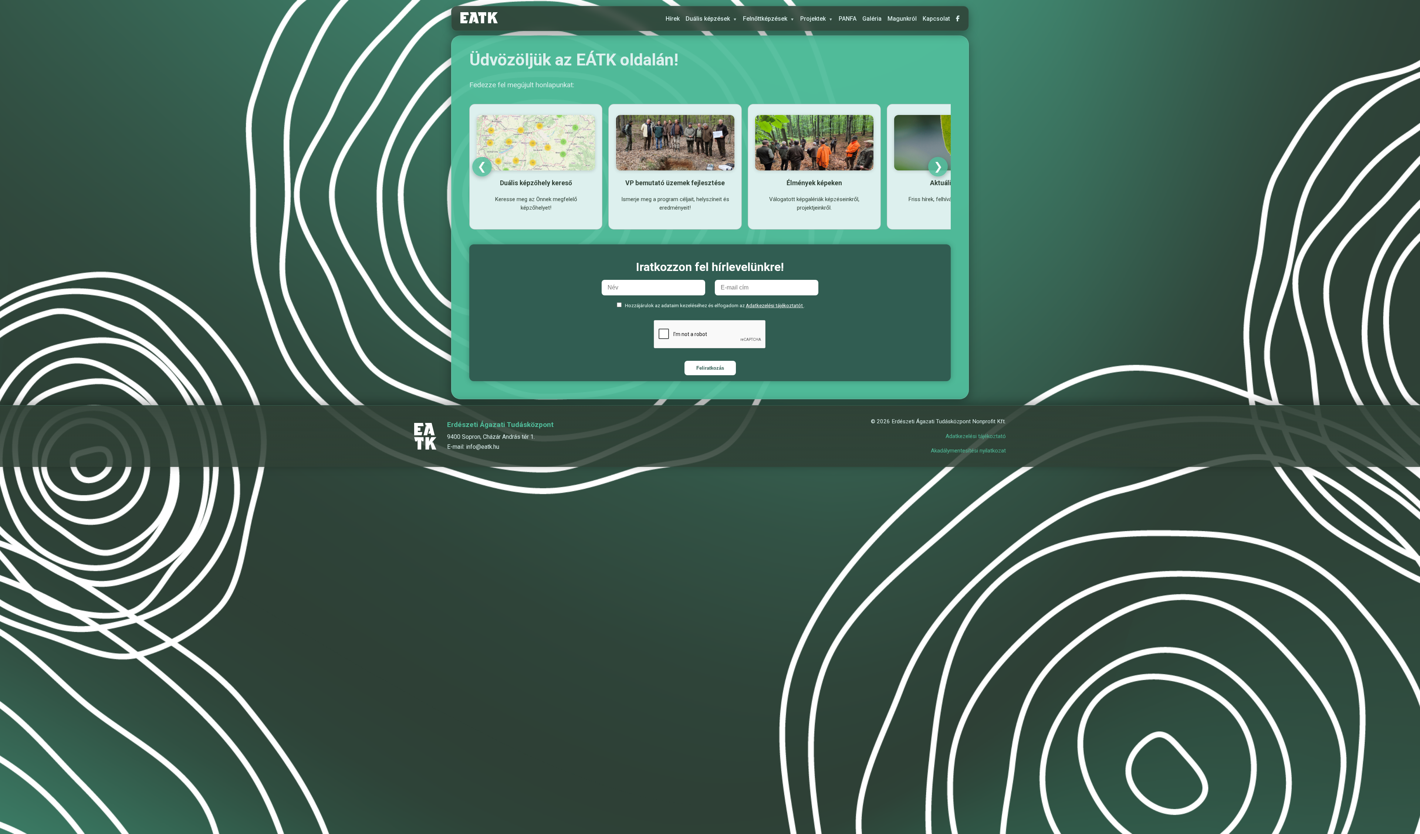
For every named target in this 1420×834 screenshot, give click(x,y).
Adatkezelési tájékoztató (976, 436)
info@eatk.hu (482, 446)
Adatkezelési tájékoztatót (775, 305)
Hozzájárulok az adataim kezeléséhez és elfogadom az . (715, 305)
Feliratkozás (710, 368)
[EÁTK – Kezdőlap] (479, 18)
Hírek (673, 18)
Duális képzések (711, 18)
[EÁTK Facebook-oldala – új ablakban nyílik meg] (958, 18)
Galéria (872, 18)
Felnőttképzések (768, 18)
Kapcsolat (936, 18)
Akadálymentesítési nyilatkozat (968, 450)
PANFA (847, 18)
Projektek (816, 18)
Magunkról (902, 18)
